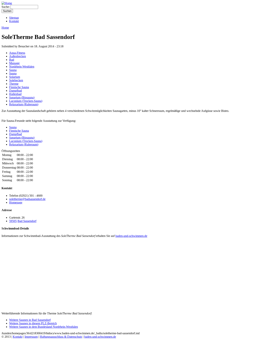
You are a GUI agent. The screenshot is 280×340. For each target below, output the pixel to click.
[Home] (7, 3)
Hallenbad (15, 94)
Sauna (13, 70)
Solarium (14, 76)
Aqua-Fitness (17, 52)
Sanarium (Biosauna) (21, 97)
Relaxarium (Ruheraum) (23, 104)
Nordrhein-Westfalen (21, 66)
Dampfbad (15, 90)
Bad (11, 59)
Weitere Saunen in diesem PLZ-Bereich (33, 323)
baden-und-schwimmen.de (131, 235)
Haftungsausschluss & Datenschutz (61, 336)
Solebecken (16, 80)
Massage (14, 63)
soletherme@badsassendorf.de (27, 199)
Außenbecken (17, 56)
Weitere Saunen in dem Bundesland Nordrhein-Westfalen (43, 326)
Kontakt (14, 21)
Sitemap (14, 17)
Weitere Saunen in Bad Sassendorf (30, 319)
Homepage (15, 202)
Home (5, 27)
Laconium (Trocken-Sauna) (25, 101)
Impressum (31, 336)
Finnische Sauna (19, 87)
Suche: (6, 6)
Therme (13, 83)
